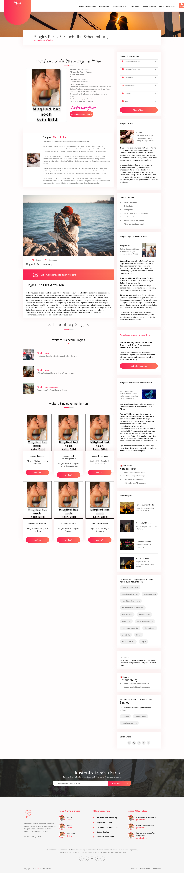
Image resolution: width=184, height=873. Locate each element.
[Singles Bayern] (28, 354)
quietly (69, 817)
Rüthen (37, 523)
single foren (126, 621)
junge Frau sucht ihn (129, 723)
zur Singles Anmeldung (139, 366)
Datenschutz (145, 868)
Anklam (68, 523)
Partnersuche (104, 6)
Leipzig (130, 663)
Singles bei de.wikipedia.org (134, 472)
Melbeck (37, 456)
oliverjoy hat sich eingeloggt (146, 817)
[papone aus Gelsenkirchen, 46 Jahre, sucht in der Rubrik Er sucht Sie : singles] (131, 826)
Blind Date (126, 635)
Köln (141, 660)
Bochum (99, 523)
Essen (122, 665)
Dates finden (134, 6)
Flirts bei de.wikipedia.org (133, 479)
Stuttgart (144, 663)
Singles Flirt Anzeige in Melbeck (37, 462)
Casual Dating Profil (105, 837)
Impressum (157, 868)
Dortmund (124, 663)
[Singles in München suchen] (127, 526)
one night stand (144, 614)
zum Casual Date (130, 217)
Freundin (125, 716)
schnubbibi (71, 833)
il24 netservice (45, 868)
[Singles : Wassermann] (149, 394)
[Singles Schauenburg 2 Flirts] (17, 3)
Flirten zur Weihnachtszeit (134, 224)
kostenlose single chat (145, 621)
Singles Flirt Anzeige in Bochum (99, 529)
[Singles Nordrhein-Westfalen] (28, 371)
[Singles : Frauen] (127, 136)
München (135, 660)
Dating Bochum (103, 832)
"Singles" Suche (138, 110)
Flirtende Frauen (130, 202)
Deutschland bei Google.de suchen (137, 687)
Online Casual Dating (167, 6)
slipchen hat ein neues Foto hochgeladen (145, 834)
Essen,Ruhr (100, 456)
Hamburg (128, 660)
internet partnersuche (130, 628)
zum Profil (37, 472)
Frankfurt (136, 663)
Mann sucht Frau (128, 642)
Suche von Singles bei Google (134, 476)
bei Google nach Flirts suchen (135, 483)
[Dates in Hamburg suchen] (127, 544)
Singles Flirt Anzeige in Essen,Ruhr (99, 462)
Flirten (138, 635)
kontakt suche (127, 614)
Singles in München (144, 523)
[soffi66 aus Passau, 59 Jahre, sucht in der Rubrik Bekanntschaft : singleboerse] (62, 826)
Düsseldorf (152, 663)
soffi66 (69, 825)
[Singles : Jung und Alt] (149, 250)
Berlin (122, 660)
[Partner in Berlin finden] (127, 508)
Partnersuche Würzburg (107, 817)
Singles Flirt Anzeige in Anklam (68, 529)
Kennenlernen (149, 628)
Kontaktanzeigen (149, 6)
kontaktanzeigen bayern (131, 601)
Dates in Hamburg (143, 541)
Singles (38, 260)
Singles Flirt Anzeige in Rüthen (37, 529)
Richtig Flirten (129, 210)
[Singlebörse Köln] (127, 562)
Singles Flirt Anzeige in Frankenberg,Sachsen (68, 464)
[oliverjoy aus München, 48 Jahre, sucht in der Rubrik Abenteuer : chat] (131, 818)
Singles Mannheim (104, 822)
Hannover (146, 660)
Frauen (139, 132)
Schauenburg (52, 260)
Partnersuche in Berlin (145, 505)
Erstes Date (128, 206)
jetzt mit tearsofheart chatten (81, 114)
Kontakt (134, 868)
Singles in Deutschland (87, 6)
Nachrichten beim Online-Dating (136, 213)
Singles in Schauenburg (39, 264)
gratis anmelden (150, 594)
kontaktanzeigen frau (130, 594)
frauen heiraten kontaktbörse (133, 608)
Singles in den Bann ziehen (134, 220)
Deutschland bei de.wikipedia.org (136, 683)
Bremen (153, 660)
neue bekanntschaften (130, 587)
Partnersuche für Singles (107, 827)
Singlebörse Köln (143, 558)
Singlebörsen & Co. (119, 6)
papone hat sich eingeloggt (145, 825)
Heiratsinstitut (140, 716)
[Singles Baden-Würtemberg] (28, 388)
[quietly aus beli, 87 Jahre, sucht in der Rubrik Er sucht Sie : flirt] (62, 818)
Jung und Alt (125, 245)
